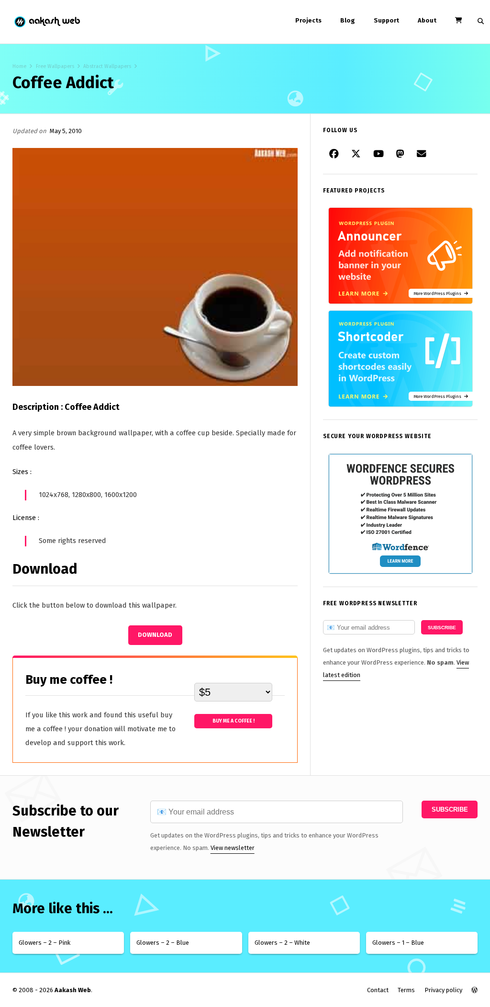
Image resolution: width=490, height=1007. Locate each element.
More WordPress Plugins (438, 293)
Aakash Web (46, 21)
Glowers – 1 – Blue (398, 942)
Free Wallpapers (55, 66)
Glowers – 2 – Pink (44, 942)
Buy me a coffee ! (233, 721)
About (427, 20)
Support (386, 20)
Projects (308, 20)
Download (155, 634)
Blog (347, 20)
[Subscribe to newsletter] (422, 154)
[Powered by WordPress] (474, 990)
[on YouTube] (378, 154)
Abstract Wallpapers (107, 66)
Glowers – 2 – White (282, 942)
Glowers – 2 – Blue (162, 942)
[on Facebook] (334, 154)
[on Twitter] (356, 154)
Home (19, 66)
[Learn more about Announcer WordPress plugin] (400, 301)
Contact (378, 990)
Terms (406, 990)
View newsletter (233, 847)
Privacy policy (443, 990)
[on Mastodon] (400, 154)
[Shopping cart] (458, 20)
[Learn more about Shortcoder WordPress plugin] (400, 404)
